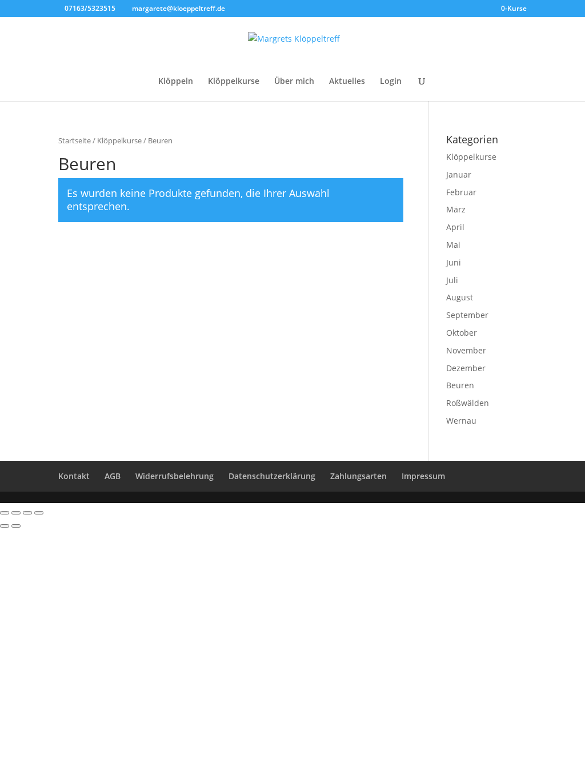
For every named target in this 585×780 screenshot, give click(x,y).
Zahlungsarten (358, 476)
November (466, 350)
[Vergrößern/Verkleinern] (38, 512)
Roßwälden (467, 402)
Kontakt (74, 476)
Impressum (423, 476)
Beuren (460, 385)
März (456, 209)
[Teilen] (16, 512)
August (459, 297)
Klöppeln (175, 81)
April (455, 227)
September (467, 314)
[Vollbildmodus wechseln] (27, 512)
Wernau (461, 420)
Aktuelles (347, 81)
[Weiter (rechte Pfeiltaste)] (16, 526)
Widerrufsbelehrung (174, 476)
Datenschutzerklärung (272, 476)
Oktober (461, 332)
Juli (452, 280)
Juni (453, 262)
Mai (453, 244)
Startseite (74, 140)
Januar (458, 174)
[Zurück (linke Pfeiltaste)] (4, 526)
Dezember (466, 368)
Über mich (294, 81)
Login (391, 81)
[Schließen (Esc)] (4, 512)
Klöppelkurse (233, 81)
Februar (461, 192)
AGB (113, 476)
